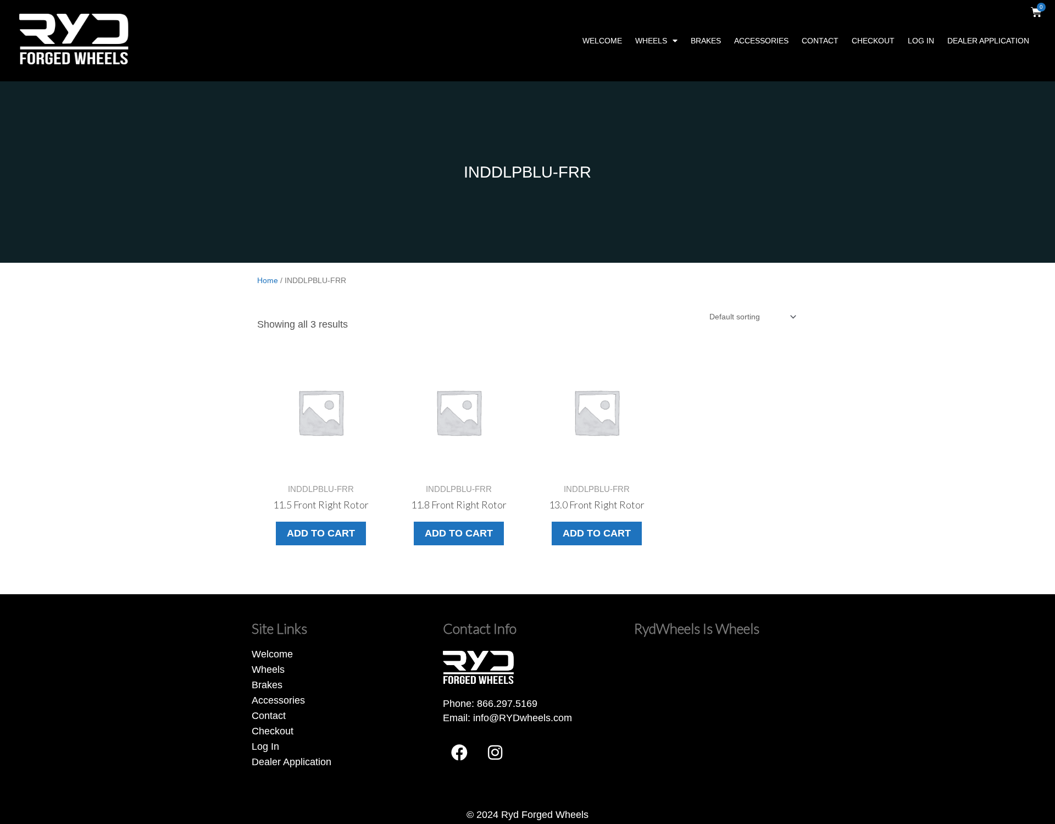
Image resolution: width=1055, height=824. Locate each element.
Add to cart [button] (321, 533)
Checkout (873, 40)
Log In (921, 40)
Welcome (602, 40)
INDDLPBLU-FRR (527, 172)
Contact (820, 40)
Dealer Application (988, 40)
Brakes (706, 40)
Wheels (651, 40)
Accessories (761, 40)
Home (267, 280)
